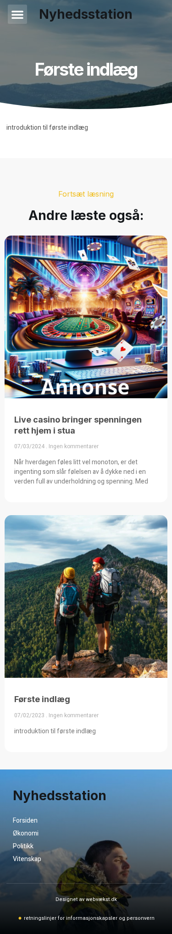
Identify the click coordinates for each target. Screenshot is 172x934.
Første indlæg (42, 699)
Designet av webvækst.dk (86, 899)
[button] (17, 14)
